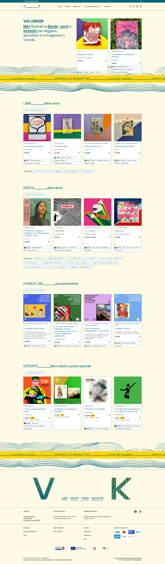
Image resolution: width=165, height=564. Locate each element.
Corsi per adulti (35, 345)
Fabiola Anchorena (131, 143)
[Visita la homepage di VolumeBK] (32, 6)
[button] (106, 61)
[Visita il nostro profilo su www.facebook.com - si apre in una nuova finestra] (135, 511)
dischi (52, 26)
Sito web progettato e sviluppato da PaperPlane (128, 558)
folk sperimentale (37, 247)
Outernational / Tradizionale (52, 263)
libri (26, 26)
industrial (41, 426)
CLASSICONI (37, 258)
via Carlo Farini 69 (29, 516)
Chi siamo (26, 528)
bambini (57, 171)
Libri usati (37, 163)
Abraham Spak (119, 143)
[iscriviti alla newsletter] (82, 78)
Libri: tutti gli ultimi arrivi (33, 110)
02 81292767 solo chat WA (32, 520)
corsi (64, 26)
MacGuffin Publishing (85, 58)
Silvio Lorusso (59, 143)
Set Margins (59, 149)
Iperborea (115, 60)
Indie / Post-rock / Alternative (63, 250)
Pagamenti (87, 531)
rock (123, 247)
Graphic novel (28, 163)
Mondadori (28, 149)
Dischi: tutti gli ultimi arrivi (34, 194)
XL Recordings (59, 234)
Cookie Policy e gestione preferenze (43, 559)
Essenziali (92, 258)
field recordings (126, 426)
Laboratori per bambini (128, 343)
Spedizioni (87, 535)
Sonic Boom (97, 228)
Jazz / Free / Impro (31, 263)
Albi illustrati (125, 163)
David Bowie (89, 406)
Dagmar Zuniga (29, 228)
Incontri (97, 498)
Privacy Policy (27, 559)
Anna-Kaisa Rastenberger (93, 143)
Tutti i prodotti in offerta (34, 373)
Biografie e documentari (118, 69)
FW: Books (88, 149)
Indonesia (136, 426)
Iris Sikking (105, 143)
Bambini (117, 163)
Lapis (116, 149)
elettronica (73, 247)
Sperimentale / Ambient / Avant (80, 267)
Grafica (92, 72)
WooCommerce (137, 559)
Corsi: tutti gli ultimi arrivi (34, 290)
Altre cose (76, 6)
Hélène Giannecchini (118, 51)
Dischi (67, 6)
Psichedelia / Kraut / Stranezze (77, 263)
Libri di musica (87, 171)
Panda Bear (88, 228)
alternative (65, 247)
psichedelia (88, 250)
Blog (24, 535)
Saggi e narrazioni (123, 66)
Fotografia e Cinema (103, 160)
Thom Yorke (58, 228)
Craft (48, 171)
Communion (119, 414)
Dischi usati (118, 250)
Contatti (86, 528)
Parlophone (89, 412)
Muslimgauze (28, 406)
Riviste (98, 72)
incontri (30, 30)
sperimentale (28, 428)
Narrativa (130, 69)
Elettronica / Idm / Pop (76, 258)
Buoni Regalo (58, 531)
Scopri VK (107, 6)
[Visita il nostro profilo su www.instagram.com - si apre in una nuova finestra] (140, 511)
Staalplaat (28, 414)
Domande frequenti (29, 531)
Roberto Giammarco (30, 143)
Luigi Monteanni (120, 406)
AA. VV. (80, 51)
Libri (59, 6)
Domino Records (90, 234)
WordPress (128, 559)
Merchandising (58, 528)
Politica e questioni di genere (120, 72)
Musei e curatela (89, 163)
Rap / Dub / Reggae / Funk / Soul (35, 267)
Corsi (85, 498)
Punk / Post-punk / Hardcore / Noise (105, 263)
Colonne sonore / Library (54, 258)
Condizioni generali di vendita (63, 559)
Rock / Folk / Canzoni (30, 250)
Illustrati (86, 72)
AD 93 (26, 239)
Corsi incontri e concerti (91, 6)
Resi (85, 539)
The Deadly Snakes (121, 228)
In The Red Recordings (122, 234)
